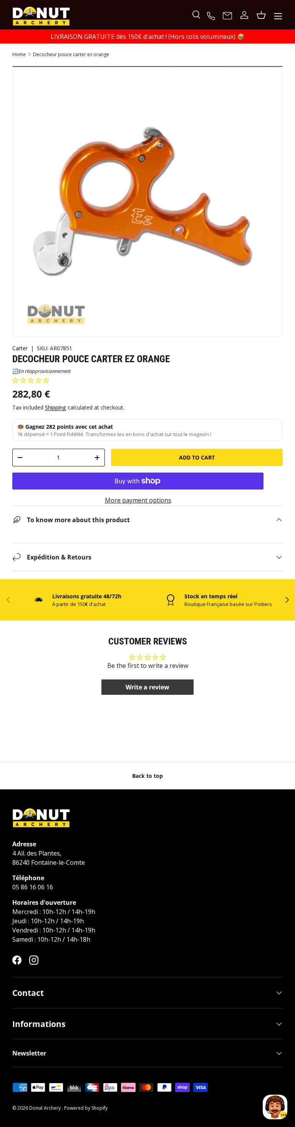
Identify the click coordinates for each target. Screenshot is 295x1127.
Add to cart (197, 457)
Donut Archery (45, 1108)
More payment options (138, 500)
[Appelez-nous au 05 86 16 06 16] (212, 15)
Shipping (55, 407)
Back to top (147, 775)
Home (19, 54)
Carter (20, 348)
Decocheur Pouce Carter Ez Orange (71, 54)
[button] (30, 380)
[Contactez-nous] (227, 16)
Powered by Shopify (86, 1108)
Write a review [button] (147, 687)
